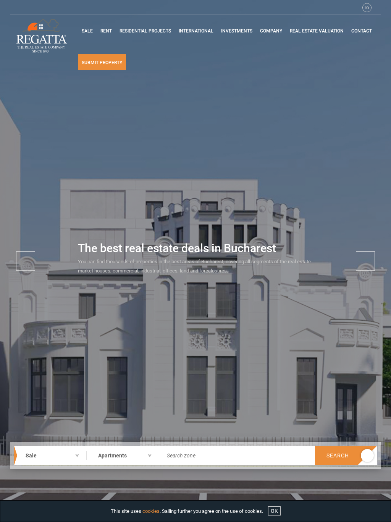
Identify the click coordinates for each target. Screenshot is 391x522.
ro (367, 7)
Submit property (102, 62)
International (196, 31)
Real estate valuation (317, 31)
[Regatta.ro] (41, 35)
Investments (236, 31)
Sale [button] (87, 31)
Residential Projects (145, 31)
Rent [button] (106, 31)
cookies (151, 511)
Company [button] (271, 31)
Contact (361, 31)
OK (274, 511)
